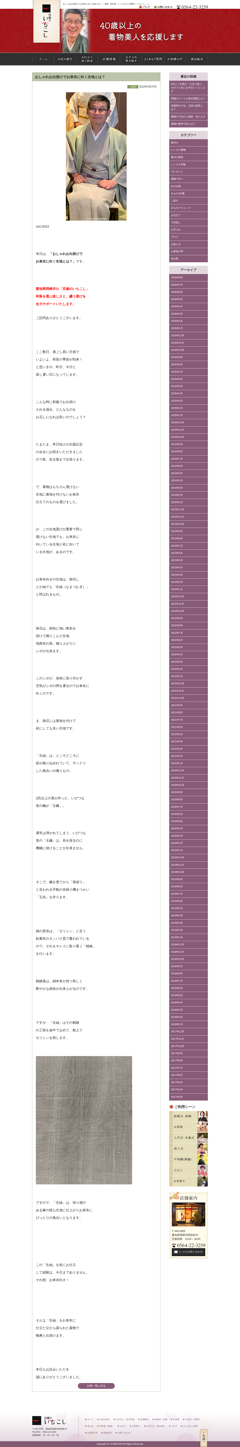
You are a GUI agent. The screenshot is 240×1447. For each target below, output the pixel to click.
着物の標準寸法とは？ (183, 124)
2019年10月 (177, 872)
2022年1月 (177, 676)
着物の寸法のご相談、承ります (188, 116)
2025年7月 (177, 372)
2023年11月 (177, 517)
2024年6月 (177, 466)
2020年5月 (177, 821)
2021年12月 (177, 683)
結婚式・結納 (161, 1419)
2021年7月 (177, 720)
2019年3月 (177, 923)
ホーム (90, 1419)
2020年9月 (177, 792)
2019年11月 (177, 865)
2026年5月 (177, 299)
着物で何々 (177, 179)
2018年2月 (177, 1017)
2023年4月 (177, 567)
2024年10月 (177, 437)
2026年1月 (177, 328)
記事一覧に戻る (96, 1385)
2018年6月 (177, 988)
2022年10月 (177, 611)
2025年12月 (177, 335)
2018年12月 (177, 944)
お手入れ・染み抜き (155, 1426)
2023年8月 (177, 538)
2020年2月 (177, 843)
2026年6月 (177, 292)
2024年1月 (177, 502)
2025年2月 (177, 408)
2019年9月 (177, 879)
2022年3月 (177, 662)
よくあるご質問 (190, 1426)
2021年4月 (177, 741)
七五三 (123, 1426)
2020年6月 (177, 814)
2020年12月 (177, 770)
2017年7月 (177, 1068)
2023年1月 (177, 589)
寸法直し (176, 222)
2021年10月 (177, 698)
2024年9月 (177, 444)
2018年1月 (177, 1024)
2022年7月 (177, 633)
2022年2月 (177, 669)
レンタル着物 (178, 150)
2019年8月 (177, 886)
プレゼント (177, 171)
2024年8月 (177, 451)
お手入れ (176, 229)
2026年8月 (177, 277)
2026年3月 (177, 314)
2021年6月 (177, 727)
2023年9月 (177, 531)
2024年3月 (177, 488)
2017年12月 (177, 1031)
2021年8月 (177, 712)
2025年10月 (177, 350)
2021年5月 (177, 734)
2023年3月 (177, 575)
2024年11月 (177, 430)
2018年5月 (177, 995)
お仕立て (176, 215)
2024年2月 (177, 495)
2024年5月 (177, 473)
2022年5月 (177, 647)
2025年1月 (177, 415)
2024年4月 (177, 480)
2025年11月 (177, 343)
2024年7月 (177, 459)
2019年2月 (177, 930)
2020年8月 (177, 799)
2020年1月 (177, 850)
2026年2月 (177, 321)
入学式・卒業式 (192, 1419)
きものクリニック (181, 208)
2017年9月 (177, 1053)
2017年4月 (177, 1089)
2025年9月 (177, 357)
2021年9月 (177, 705)
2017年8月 (177, 1060)
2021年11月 (177, 691)
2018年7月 (177, 981)
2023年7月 (177, 546)
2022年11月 (177, 604)
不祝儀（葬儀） (106, 1426)
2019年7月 (177, 894)
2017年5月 (177, 1082)
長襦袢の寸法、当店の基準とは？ (187, 107)
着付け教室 (177, 157)
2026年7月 (177, 285)
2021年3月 (177, 749)
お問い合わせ (124, 1433)
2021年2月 (177, 756)
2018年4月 (177, 1002)
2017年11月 (177, 1039)
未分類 (174, 258)
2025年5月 (177, 386)
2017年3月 (177, 1097)
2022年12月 (177, 596)
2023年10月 (177, 524)
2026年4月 (177, 306)
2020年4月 (177, 828)
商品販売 (107, 1433)
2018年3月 (177, 1010)
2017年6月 (177, 1075)
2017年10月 (177, 1046)
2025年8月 (177, 364)
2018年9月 (177, 966)
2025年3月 (177, 401)
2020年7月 (177, 807)
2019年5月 (177, 908)
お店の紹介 (104, 1419)
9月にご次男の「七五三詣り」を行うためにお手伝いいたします (188, 88)
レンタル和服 (178, 164)
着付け (174, 142)
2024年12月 (177, 422)
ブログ (174, 237)
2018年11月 (177, 952)
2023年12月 (177, 509)
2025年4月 (177, 393)
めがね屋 (176, 186)
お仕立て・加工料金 (125, 1419)
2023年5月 (177, 560)
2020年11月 (177, 778)
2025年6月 (177, 379)
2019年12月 (177, 857)
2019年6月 (177, 901)
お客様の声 (177, 251)
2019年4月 (177, 915)
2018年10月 (177, 959)
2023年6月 (177, 553)
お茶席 (176, 1419)
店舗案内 (144, 1419)
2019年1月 (177, 937)
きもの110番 (178, 193)
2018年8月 (177, 973)
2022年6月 (177, 640)
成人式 (90, 1426)
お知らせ (176, 244)
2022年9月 (177, 618)
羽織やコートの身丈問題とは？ (188, 98)
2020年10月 (177, 785)
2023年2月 (177, 582)
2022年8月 (177, 625)
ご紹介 (174, 200)
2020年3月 (177, 836)
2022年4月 (177, 654)
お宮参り (136, 1426)
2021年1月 (177, 763)
